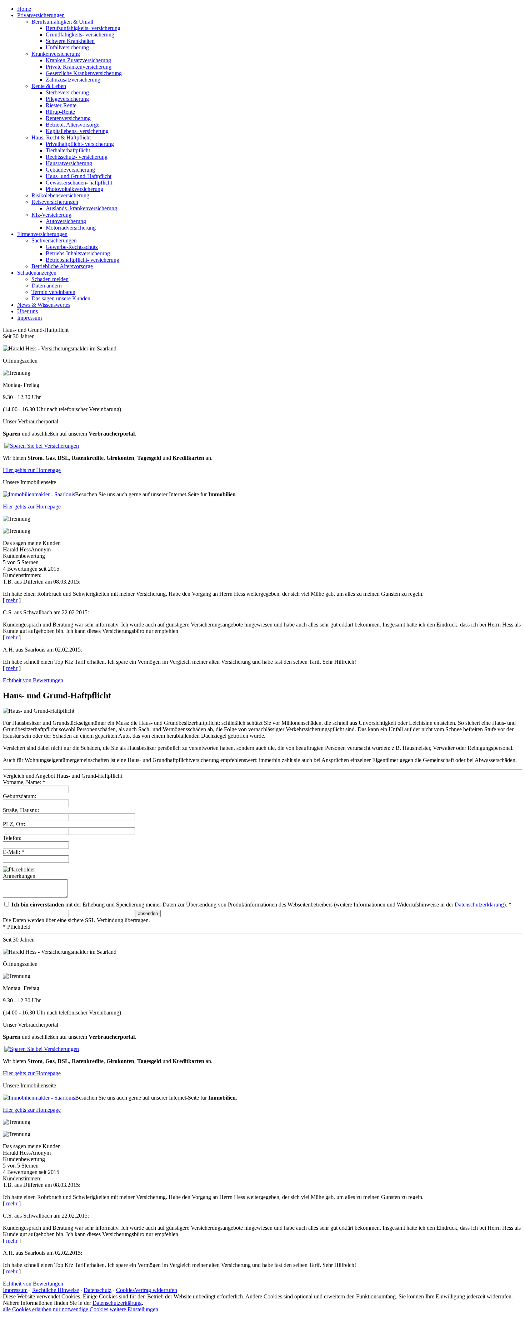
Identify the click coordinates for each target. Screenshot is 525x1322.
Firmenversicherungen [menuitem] (42, 234)
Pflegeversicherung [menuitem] (67, 99)
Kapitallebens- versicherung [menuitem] (77, 131)
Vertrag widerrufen (156, 1290)
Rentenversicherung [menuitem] (68, 118)
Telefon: (12, 838)
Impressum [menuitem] (29, 318)
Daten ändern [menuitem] (46, 285)
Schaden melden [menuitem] (50, 279)
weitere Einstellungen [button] (134, 1309)
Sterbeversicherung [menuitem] (67, 92)
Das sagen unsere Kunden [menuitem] (60, 298)
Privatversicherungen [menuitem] (41, 15)
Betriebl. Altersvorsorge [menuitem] (72, 125)
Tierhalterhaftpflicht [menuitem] (68, 150)
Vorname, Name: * (24, 782)
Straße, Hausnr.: (21, 810)
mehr (12, 600)
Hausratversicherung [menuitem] (69, 163)
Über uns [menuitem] (27, 311)
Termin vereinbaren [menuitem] (53, 292)
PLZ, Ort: (14, 824)
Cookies (125, 1290)
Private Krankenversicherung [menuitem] (78, 67)
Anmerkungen (19, 876)
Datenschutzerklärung (479, 904)
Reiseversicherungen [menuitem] (54, 202)
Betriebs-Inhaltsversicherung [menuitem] (78, 253)
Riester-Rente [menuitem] (61, 105)
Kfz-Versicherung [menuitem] (51, 215)
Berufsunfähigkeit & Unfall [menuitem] (62, 22)
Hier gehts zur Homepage (32, 470)
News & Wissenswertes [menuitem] (43, 305)
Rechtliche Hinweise (55, 1290)
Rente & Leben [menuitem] (48, 86)
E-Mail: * (13, 852)
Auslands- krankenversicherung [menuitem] (81, 208)
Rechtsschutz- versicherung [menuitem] (77, 157)
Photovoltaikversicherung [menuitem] (74, 189)
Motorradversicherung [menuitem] (71, 228)
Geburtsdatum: (19, 796)
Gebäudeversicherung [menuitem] (70, 170)
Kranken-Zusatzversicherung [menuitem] (78, 60)
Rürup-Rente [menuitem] (60, 112)
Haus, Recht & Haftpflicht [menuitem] (61, 137)
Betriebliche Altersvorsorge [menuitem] (62, 266)
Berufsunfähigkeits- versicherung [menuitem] (83, 28)
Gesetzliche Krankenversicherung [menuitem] (84, 73)
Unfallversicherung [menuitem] (67, 47)
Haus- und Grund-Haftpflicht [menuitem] (78, 176)
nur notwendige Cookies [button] (80, 1309)
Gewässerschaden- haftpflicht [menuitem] (79, 183)
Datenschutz (97, 1290)
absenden (148, 913)
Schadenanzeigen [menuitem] (36, 273)
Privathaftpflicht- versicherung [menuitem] (80, 144)
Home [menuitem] (24, 9)
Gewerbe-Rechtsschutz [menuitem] (72, 247)
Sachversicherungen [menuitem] (54, 240)
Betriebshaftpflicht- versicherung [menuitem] (82, 260)
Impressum (15, 1290)
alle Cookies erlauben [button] (27, 1309)
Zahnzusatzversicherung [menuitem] (73, 80)
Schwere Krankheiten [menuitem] (70, 41)
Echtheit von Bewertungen (33, 680)
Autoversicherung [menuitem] (66, 221)
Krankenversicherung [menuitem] (55, 54)
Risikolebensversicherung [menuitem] (60, 195)
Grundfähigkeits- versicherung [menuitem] (80, 34)
